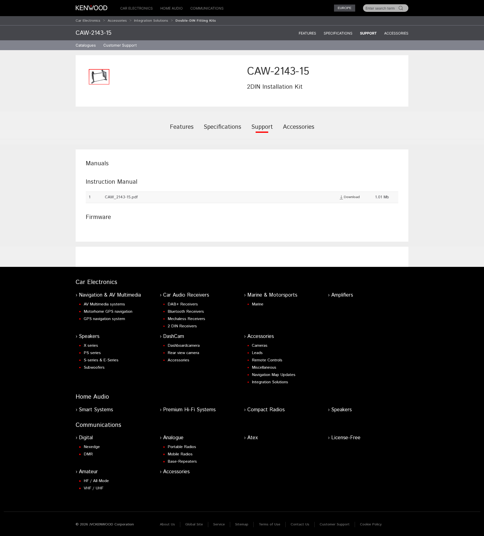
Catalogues (86, 45)
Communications (207, 8)
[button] (99, 77)
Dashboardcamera (184, 346)
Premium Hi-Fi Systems (189, 410)
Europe (344, 8)
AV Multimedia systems (104, 304)
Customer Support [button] (120, 45)
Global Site (194, 524)
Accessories (117, 20)
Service (219, 524)
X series (91, 346)
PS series (92, 353)
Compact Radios (266, 410)
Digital (86, 438)
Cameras (259, 346)
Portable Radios (182, 447)
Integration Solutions (151, 20)
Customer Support (335, 524)
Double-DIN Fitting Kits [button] (195, 20)
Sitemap (241, 524)
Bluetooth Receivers (186, 311)
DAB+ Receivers (183, 304)
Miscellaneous (264, 367)
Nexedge (92, 447)
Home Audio (171, 8)
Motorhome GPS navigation (108, 311)
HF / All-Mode (96, 481)
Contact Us (300, 524)
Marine (257, 304)
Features (307, 33)
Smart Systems (96, 410)
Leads (257, 353)
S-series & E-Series (101, 360)
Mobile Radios (180, 454)
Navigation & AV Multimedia (110, 295)
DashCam (173, 336)
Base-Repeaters (182, 461)
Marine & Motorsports (272, 295)
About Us (167, 524)
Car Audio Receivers (186, 295)
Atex (252, 438)
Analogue (173, 438)
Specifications (338, 33)
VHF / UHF (93, 488)
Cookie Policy (371, 524)
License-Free (345, 438)
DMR (88, 454)
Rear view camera (183, 353)
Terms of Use (269, 524)
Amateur (88, 472)
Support (368, 33)
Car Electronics (136, 8)
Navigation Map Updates (273, 375)
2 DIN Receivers (182, 326)
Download (352, 197)
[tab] (181, 130)
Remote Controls (267, 360)
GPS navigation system (104, 319)
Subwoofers (94, 367)
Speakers (89, 336)
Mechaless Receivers (186, 319)
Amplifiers (342, 295)
